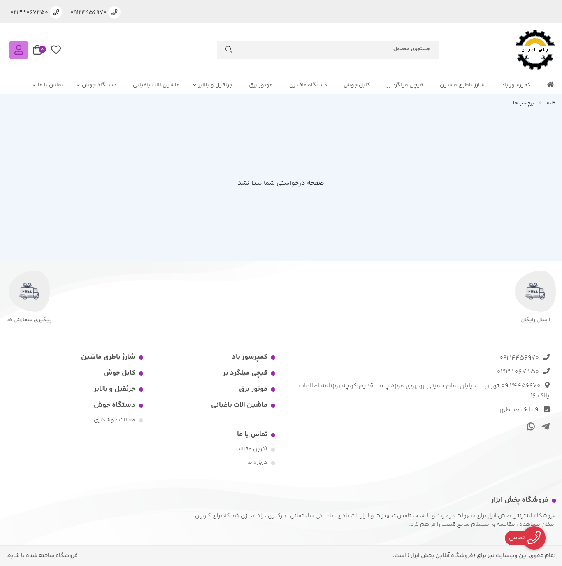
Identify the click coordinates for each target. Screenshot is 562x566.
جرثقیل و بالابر (215, 85)
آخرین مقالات (251, 449)
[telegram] (544, 426)
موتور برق (261, 85)
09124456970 (519, 358)
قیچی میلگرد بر (405, 85)
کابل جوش (357, 85)
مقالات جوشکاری (114, 419)
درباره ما (257, 462)
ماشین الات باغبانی (156, 85)
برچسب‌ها (523, 103)
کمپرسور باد (516, 85)
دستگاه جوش (99, 85)
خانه (551, 103)
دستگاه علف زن (308, 85)
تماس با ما (50, 85)
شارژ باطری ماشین (462, 85)
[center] (228, 51)
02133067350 (518, 372)
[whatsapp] (529, 426)
